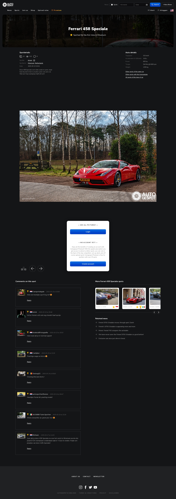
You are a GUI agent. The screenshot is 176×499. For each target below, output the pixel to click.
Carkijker (36, 353)
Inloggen (163, 10)
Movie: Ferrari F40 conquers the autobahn (113, 330)
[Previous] (154, 312)
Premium (57, 10)
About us (76, 477)
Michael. (36, 435)
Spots (115, 4)
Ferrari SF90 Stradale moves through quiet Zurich (116, 322)
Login (88, 232)
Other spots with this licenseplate (136, 74)
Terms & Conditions (88, 493)
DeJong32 (36, 374)
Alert (152, 10)
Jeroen (30, 60)
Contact (87, 477)
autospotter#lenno (40, 394)
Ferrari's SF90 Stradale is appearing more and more (117, 326)
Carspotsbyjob (38, 292)
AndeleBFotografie (40, 333)
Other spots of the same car (134, 72)
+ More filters (167, 5)
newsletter (99, 477)
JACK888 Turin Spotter (42, 414)
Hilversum (31, 63)
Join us (25, 10)
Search (156, 5)
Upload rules (43, 10)
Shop (33, 10)
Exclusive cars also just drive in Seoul (112, 338)
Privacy (103, 493)
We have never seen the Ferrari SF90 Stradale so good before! (121, 334)
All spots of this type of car (134, 77)
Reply (29, 300)
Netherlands (39, 63)
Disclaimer (114, 493)
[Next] (158, 312)
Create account (88, 264)
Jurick (35, 312)
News (106, 4)
